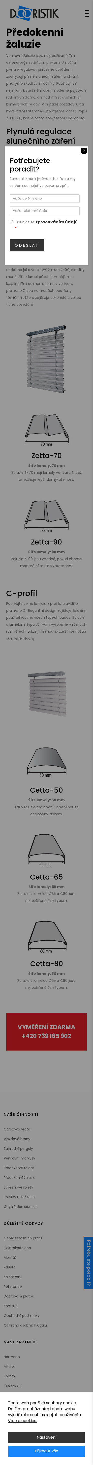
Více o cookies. (22, 1421)
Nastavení (47, 1437)
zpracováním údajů (56, 222)
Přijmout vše (46, 1451)
